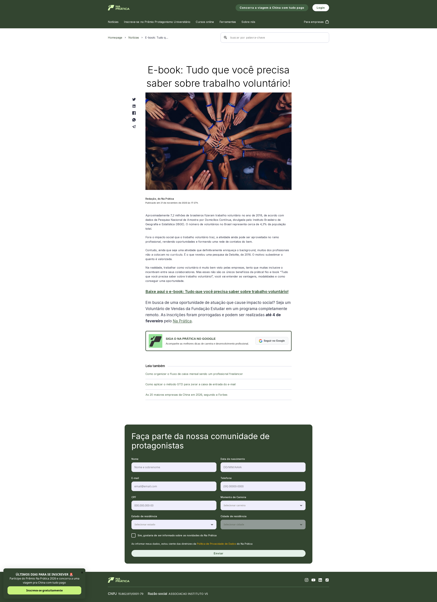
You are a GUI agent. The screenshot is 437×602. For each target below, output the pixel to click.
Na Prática (182, 321)
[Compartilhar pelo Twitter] (134, 99)
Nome (134, 458)
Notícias (133, 37)
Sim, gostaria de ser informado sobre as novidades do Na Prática (177, 535)
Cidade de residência (233, 516)
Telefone (226, 478)
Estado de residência (144, 516)
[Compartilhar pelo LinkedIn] (134, 106)
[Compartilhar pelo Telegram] (134, 127)
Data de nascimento (233, 458)
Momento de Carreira (233, 497)
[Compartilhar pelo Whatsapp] (134, 120)
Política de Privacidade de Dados (216, 543)
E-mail (135, 478)
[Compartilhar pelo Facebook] (134, 113)
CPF (133, 497)
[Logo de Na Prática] (119, 7)
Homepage (115, 37)
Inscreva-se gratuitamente (44, 590)
